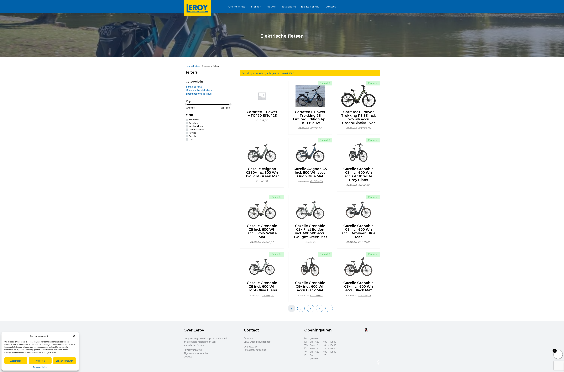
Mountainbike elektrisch (199, 90)
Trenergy (194, 120)
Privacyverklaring (40, 367)
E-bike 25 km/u (194, 86)
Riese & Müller (196, 129)
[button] (74, 335)
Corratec (193, 123)
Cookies (188, 356)
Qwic (191, 139)
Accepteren (15, 360)
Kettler (192, 133)
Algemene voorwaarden (196, 353)
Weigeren (40, 360)
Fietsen (196, 66)
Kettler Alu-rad (196, 126)
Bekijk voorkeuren (64, 360)
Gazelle (193, 136)
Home (189, 66)
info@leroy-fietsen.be (255, 349)
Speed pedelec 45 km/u (199, 93)
